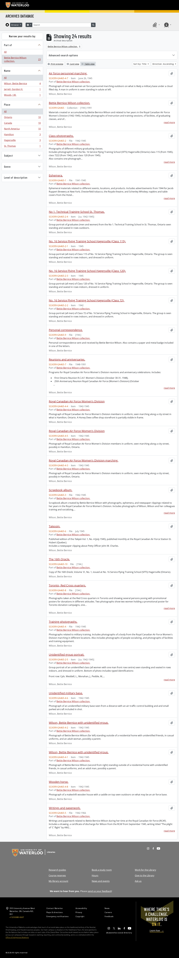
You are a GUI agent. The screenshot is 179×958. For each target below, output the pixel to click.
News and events (101, 881)
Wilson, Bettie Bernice (22, 84)
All (5, 52)
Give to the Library (144, 875)
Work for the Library (145, 869)
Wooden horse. (58, 781)
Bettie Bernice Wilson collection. (22, 59)
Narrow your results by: (22, 36)
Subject (8, 155)
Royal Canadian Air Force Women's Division (77, 401)
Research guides (57, 869)
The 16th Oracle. (59, 559)
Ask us (138, 881)
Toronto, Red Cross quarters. (67, 585)
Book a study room (102, 869)
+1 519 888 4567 (17, 917)
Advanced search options (63, 55)
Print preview (56, 64)
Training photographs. (63, 621)
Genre (7, 166)
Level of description (15, 177)
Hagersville (22, 141)
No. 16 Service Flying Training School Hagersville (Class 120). (87, 271)
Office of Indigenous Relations (17, 937)
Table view (89, 64)
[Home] (7, 24)
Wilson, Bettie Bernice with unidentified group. (79, 722)
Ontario (22, 118)
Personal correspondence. (66, 330)
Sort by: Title (140, 64)
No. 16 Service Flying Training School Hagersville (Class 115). (87, 241)
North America (22, 129)
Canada (22, 123)
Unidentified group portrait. (66, 654)
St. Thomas (22, 146)
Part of (8, 45)
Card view (74, 64)
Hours (95, 875)
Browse (15, 25)
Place (7, 104)
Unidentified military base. (66, 693)
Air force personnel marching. (68, 73)
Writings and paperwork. (65, 808)
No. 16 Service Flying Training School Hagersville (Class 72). (86, 300)
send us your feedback (99, 891)
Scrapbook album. (60, 490)
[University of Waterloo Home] (17, 5)
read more (169, 122)
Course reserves (57, 875)
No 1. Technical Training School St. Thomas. (77, 211)
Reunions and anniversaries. (67, 359)
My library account (58, 881)
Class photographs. (61, 136)
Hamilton (22, 135)
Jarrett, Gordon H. (22, 90)
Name (7, 70)
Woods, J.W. (22, 95)
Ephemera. (56, 175)
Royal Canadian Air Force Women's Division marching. (83, 460)
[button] (156, 24)
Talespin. (54, 526)
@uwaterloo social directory (119, 932)
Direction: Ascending (163, 64)
